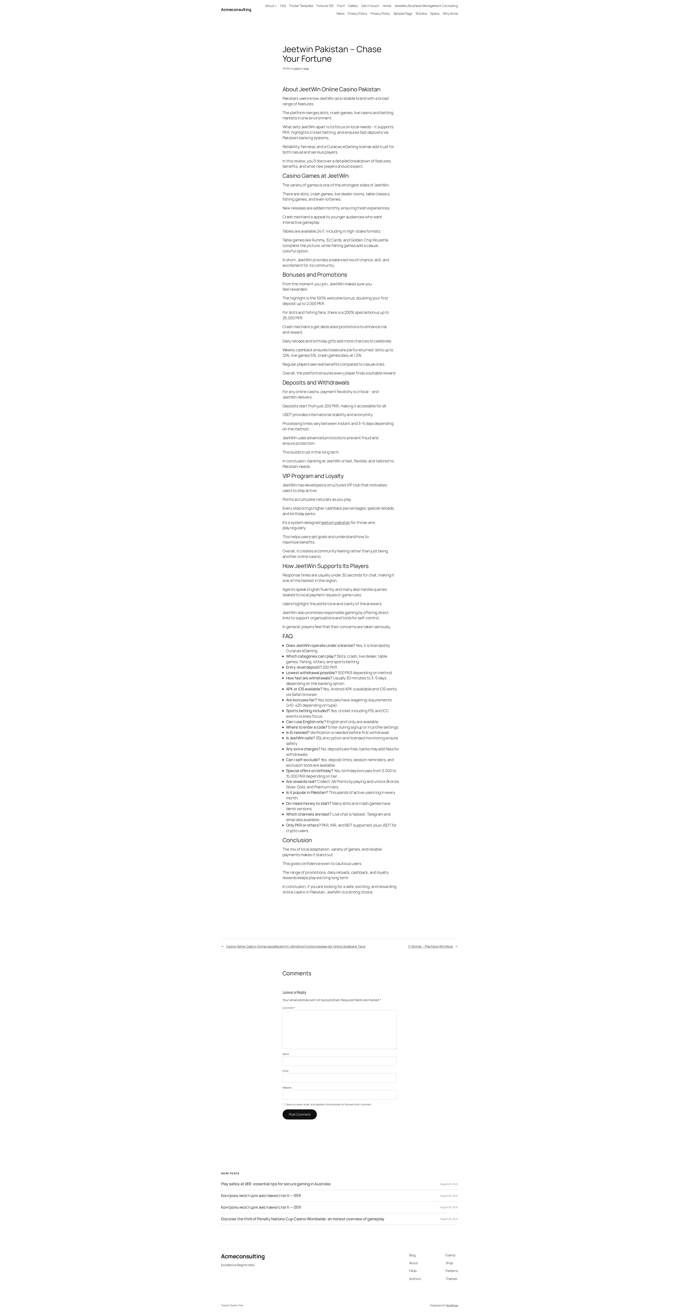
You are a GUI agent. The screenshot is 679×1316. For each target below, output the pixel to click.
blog (306, 68)
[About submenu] (276, 6)
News (340, 13)
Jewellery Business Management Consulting (426, 6)
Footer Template (301, 6)
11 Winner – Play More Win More (430, 946)
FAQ (283, 6)
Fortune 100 (325, 6)
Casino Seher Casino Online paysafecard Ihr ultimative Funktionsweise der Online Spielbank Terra (295, 946)
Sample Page (402, 13)
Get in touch (370, 6)
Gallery (353, 6)
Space (434, 13)
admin (297, 68)
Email (286, 1070)
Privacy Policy (357, 13)
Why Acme (450, 13)
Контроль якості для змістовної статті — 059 (261, 1195)
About (269, 6)
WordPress (452, 1305)
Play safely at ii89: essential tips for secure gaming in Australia (275, 1184)
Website (287, 1087)
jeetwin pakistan (335, 522)
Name (286, 1054)
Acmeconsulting (236, 9)
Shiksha (421, 13)
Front (341, 6)
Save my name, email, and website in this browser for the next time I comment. (329, 1104)
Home (387, 6)
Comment (289, 1007)
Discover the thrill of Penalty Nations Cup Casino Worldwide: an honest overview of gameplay (302, 1219)
